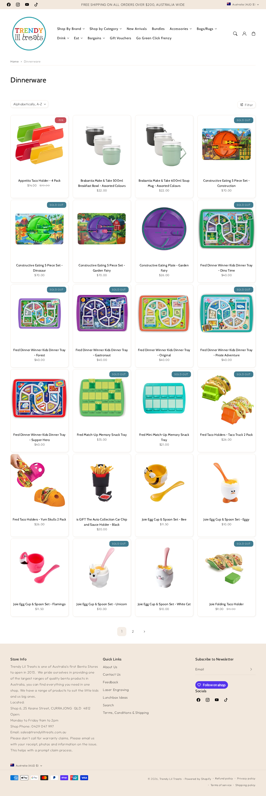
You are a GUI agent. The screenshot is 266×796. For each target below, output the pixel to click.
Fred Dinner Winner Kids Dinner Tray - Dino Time (226, 267)
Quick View (38, 144)
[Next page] (144, 631)
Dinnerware (32, 61)
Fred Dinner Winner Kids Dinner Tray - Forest (39, 352)
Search (108, 705)
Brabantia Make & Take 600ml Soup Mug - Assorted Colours (164, 183)
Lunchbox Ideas (115, 697)
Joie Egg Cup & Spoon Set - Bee (164, 519)
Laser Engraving (116, 690)
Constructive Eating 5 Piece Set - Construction (226, 183)
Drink (61, 38)
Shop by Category (104, 29)
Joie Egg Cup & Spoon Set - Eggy (226, 519)
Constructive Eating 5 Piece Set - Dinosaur (39, 267)
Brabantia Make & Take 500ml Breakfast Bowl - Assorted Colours (102, 183)
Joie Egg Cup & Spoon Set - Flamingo (39, 604)
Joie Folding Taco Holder (226, 604)
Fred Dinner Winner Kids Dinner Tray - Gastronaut (102, 352)
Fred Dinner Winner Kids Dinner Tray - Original (164, 352)
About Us (110, 667)
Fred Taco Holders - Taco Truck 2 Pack (226, 435)
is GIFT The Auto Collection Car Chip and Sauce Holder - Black (101, 521)
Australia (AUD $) (243, 4)
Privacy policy (246, 778)
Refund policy (224, 778)
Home (14, 61)
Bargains (94, 38)
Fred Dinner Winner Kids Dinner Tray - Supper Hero (39, 437)
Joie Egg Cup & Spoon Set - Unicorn (101, 604)
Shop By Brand (69, 29)
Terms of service (221, 785)
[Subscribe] (251, 669)
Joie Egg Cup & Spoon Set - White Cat (164, 604)
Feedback (110, 682)
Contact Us (112, 674)
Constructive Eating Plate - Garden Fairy (164, 267)
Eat (76, 38)
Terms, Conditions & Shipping (126, 712)
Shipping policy (245, 785)
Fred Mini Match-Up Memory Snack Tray (164, 437)
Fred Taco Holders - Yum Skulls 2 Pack (39, 519)
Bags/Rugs (205, 29)
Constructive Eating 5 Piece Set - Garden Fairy (102, 267)
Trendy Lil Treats (170, 778)
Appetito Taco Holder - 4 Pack (39, 180)
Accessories (179, 29)
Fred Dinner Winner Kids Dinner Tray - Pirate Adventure (226, 352)
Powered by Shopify (198, 778)
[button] (235, 33)
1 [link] (122, 631)
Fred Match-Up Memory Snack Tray (102, 435)
